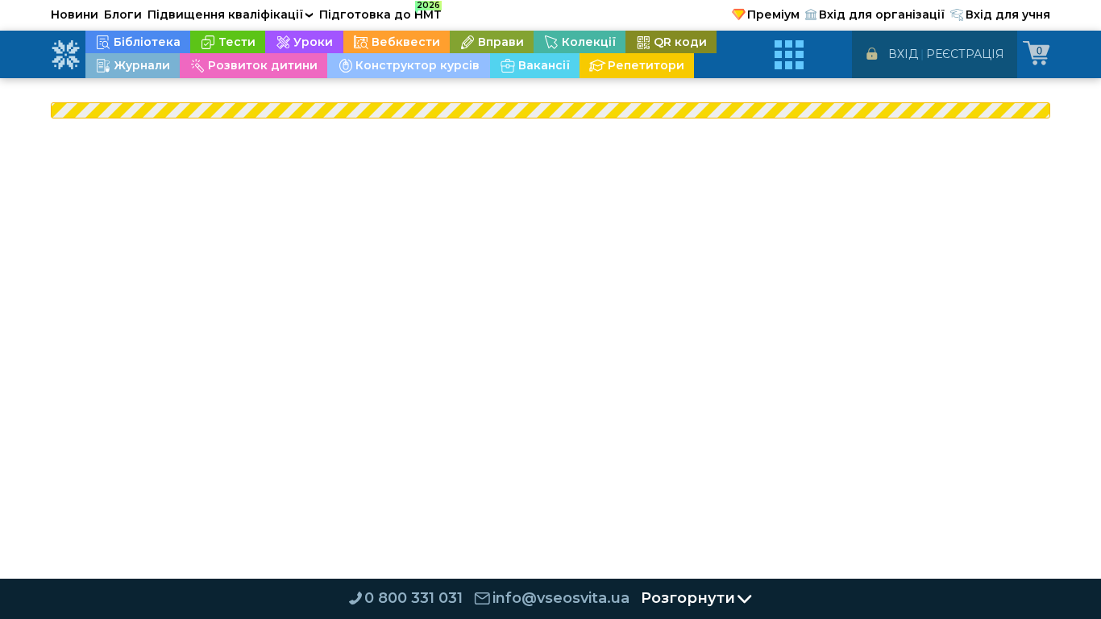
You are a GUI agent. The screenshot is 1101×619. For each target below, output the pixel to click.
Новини (74, 14)
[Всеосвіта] (65, 54)
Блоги (123, 14)
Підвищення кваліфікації (230, 14)
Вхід (903, 54)
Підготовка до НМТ (380, 12)
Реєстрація (965, 54)
